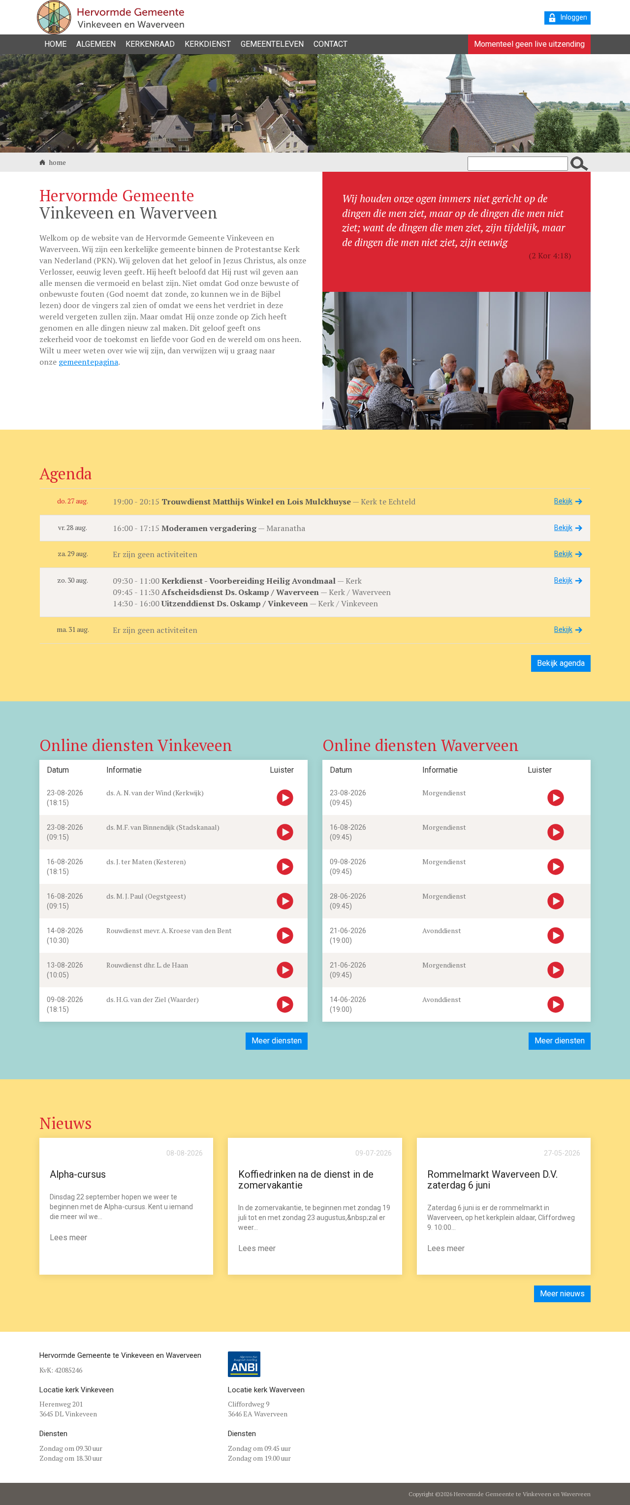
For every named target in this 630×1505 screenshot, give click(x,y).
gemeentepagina (88, 361)
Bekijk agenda (561, 663)
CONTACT (330, 44)
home (56, 162)
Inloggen (574, 17)
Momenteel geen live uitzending (529, 44)
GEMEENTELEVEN (272, 44)
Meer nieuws (562, 1293)
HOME (55, 44)
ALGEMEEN (96, 44)
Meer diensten (277, 1040)
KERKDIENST (208, 44)
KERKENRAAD (150, 44)
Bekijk (563, 501)
